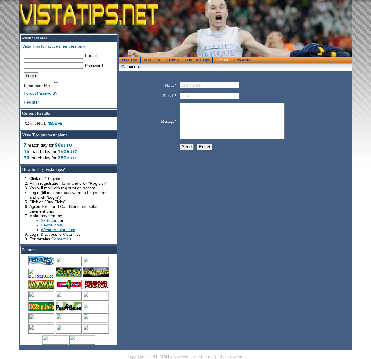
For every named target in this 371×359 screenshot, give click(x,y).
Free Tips (129, 60)
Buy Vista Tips (197, 60)
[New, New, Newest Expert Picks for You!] (55, 342)
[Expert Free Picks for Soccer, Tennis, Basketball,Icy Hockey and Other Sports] (68, 264)
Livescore (242, 60)
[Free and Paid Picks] (41, 288)
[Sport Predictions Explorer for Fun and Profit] (68, 332)
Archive (172, 60)
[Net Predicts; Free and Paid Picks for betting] (82, 342)
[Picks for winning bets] (68, 310)
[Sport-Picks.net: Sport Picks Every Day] (68, 321)
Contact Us (61, 239)
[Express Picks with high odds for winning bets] (41, 321)
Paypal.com (51, 225)
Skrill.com (50, 220)
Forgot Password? (40, 93)
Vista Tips (151, 60)
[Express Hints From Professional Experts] (96, 332)
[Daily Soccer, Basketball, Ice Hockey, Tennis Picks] (41, 299)
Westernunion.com (58, 229)
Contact (222, 60)
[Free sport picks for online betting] (41, 264)
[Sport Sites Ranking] (96, 264)
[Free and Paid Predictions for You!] (96, 276)
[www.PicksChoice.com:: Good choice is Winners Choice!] (41, 332)
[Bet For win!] (68, 288)
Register (31, 102)
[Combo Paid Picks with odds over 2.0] (96, 310)
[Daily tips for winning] (41, 310)
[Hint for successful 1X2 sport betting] (96, 321)
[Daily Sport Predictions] (68, 299)
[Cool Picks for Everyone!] (68, 276)
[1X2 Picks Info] (96, 299)
